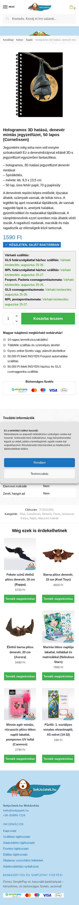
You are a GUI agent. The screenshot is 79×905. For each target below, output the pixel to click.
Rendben (40, 462)
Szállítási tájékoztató (16, 836)
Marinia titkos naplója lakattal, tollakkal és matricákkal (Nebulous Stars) (58, 654)
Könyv (19, 39)
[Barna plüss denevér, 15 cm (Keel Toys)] (58, 554)
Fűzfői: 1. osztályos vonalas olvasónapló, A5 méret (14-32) (58, 729)
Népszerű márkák (48, 518)
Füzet (56, 513)
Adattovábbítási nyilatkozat (20, 866)
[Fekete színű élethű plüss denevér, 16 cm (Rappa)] (20, 554)
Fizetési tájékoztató (16, 848)
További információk (18, 418)
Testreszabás (39, 473)
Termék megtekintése (20, 598)
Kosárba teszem (48, 318)
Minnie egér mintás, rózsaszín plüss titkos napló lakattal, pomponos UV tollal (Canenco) (20, 734)
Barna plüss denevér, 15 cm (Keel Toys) (58, 577)
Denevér (47, 513)
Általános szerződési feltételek (23, 860)
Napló (29, 39)
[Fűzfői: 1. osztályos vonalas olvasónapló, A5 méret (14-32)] (58, 704)
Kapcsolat (9, 830)
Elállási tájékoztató (15, 854)
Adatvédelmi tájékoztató (19, 842)
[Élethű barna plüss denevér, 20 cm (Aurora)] (20, 626)
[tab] (39, 418)
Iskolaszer (68, 513)
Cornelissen (34, 513)
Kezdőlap (8, 39)
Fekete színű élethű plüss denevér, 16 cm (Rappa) (20, 579)
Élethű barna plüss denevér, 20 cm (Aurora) (20, 652)
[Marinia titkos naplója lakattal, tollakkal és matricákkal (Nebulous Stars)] (58, 626)
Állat (22, 513)
